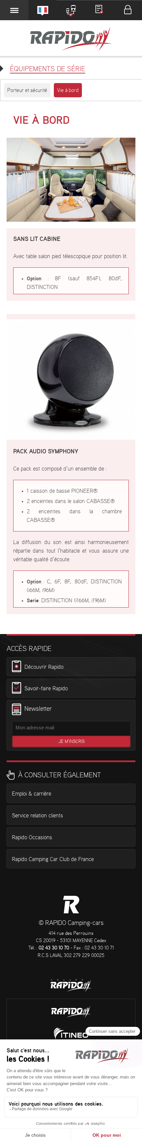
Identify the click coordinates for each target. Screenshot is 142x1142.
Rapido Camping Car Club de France (53, 859)
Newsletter (38, 709)
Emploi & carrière (31, 794)
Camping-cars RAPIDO (71, 904)
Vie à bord (68, 90)
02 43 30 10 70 (54, 948)
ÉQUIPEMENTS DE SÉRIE (47, 69)
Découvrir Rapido (43, 666)
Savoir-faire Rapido (46, 688)
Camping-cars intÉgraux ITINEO (71, 1033)
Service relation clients (37, 815)
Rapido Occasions (32, 837)
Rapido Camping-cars (71, 39)
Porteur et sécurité (27, 90)
